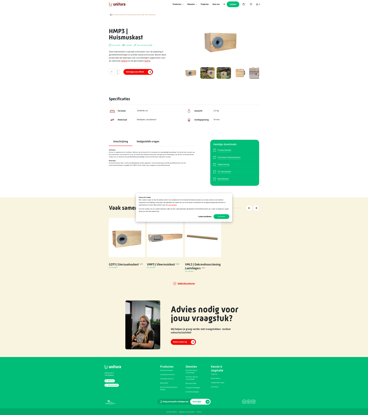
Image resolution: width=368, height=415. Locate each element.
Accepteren (221, 216)
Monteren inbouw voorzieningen (191, 371)
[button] (249, 208)
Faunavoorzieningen (166, 370)
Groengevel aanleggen (193, 388)
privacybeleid (172, 205)
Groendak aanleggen (192, 392)
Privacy (199, 412)
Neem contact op (180, 342)
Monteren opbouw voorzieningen (192, 378)
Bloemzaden (164, 383)
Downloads (214, 387)
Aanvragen (197, 402)
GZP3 (147, 61)
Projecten (205, 4)
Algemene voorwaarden (186, 412)
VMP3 (124, 61)
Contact (233, 4)
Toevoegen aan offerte (135, 72)
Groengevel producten (167, 374)
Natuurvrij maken (191, 383)
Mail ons (110, 381)
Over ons (216, 4)
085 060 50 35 (112, 385)
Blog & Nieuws (215, 378)
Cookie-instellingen (205, 216)
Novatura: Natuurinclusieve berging (168, 388)
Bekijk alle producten (186, 283)
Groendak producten (167, 379)
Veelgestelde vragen (217, 383)
